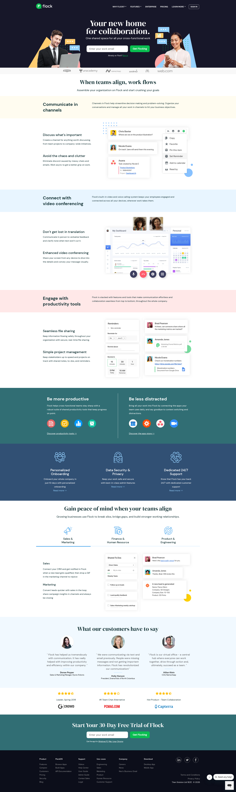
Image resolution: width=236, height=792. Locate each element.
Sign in (125, 55)
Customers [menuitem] (44, 771)
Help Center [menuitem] (83, 767)
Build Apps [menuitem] (60, 767)
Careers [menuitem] (122, 764)
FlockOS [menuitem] (59, 759)
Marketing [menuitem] (101, 771)
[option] (68, 535)
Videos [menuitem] (81, 764)
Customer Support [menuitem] (104, 782)
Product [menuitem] (42, 759)
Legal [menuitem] (80, 782)
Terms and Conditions (190, 775)
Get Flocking (140, 48)
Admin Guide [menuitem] (83, 774)
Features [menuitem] (135, 6)
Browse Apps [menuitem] (61, 764)
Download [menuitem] (148, 759)
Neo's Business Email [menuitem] (128, 771)
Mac (110, 741)
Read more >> (60, 490)
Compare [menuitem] (43, 767)
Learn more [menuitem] (178, 6)
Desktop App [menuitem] (149, 764)
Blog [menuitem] (41, 782)
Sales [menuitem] (99, 767)
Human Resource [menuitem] (104, 778)
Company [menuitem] (123, 759)
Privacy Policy (194, 778)
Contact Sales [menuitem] (84, 778)
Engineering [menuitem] (102, 764)
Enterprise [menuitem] (150, 6)
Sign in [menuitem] (194, 6)
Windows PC (103, 741)
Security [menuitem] (42, 778)
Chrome (120, 741)
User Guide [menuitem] (83, 771)
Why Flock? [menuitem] (119, 6)
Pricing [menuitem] (164, 6)
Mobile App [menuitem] (149, 767)
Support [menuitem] (81, 759)
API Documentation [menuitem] (63, 771)
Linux (114, 741)
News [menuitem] (121, 767)
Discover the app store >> (141, 433)
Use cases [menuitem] (101, 759)
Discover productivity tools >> (62, 433)
